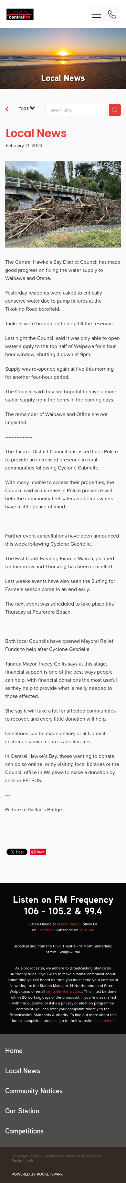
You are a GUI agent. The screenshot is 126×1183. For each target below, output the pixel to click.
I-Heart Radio (68, 924)
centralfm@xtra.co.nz (64, 991)
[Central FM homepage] (47, 14)
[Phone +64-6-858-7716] (112, 14)
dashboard (55, 1156)
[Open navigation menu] (96, 14)
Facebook (46, 930)
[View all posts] (6, 110)
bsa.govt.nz (104, 1020)
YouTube (86, 930)
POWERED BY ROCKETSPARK (37, 1174)
